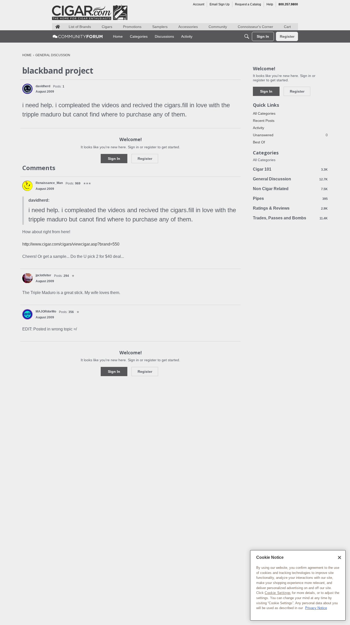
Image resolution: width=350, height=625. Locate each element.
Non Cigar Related (290, 189)
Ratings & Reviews (290, 208)
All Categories (264, 113)
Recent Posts (263, 121)
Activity (258, 128)
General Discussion (290, 179)
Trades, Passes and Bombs (290, 218)
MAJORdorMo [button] (46, 311)
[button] (27, 89)
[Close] (339, 557)
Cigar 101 (290, 169)
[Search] (246, 36)
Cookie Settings (278, 593)
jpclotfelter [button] (43, 275)
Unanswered (290, 135)
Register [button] (145, 159)
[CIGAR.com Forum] (77, 36)
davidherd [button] (43, 86)
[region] (298, 585)
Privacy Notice (316, 608)
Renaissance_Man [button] (49, 183)
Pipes (290, 198)
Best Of (259, 142)
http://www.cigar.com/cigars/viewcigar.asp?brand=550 (70, 244)
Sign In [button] (114, 159)
